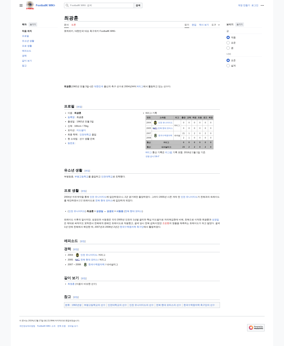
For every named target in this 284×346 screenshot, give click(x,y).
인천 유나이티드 (165, 122)
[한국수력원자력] (155, 135)
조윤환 (165, 223)
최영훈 (71, 284)
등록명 (71, 117)
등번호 (71, 143)
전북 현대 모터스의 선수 (168, 305)
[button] (21, 5)
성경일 (99, 211)
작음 (233, 37)
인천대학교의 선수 (117, 305)
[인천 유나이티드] (155, 122)
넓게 (233, 65)
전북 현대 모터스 (165, 128)
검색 (138, 5)
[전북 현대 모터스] (155, 128)
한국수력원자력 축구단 (132, 227)
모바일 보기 (73, 326)
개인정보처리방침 (27, 326)
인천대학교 (85, 134)
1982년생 (77, 305)
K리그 (140, 86)
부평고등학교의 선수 (94, 305)
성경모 (110, 211)
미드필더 (81, 130)
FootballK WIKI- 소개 (46, 326)
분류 (67, 305)
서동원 (119, 211)
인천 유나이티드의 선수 (141, 305)
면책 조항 (61, 326)
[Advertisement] (142, 57)
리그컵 (168, 152)
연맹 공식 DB (151, 156)
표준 (233, 42)
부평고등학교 (81, 176)
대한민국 (98, 86)
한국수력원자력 (165, 135)
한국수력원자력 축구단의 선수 (199, 305)
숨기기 (33, 24)
